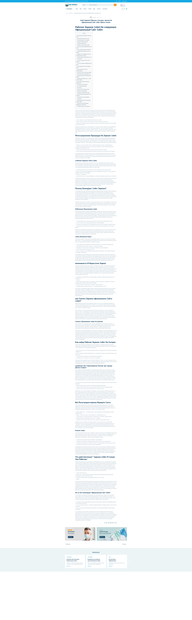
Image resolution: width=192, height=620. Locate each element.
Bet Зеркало (79, 87)
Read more (68, 566)
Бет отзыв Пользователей (81, 86)
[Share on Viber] (114, 522)
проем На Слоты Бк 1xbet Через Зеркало (84, 72)
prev (62, 561)
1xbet (89, 157)
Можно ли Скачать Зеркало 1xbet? (83, 89)
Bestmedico (94, 17)
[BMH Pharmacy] (71, 4)
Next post (124, 544)
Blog (67, 13)
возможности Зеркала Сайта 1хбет (83, 92)
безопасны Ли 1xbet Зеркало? (82, 84)
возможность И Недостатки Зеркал (83, 44)
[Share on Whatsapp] (112, 522)
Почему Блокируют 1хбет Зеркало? (83, 40)
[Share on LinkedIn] (110, 522)
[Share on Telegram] (116, 522)
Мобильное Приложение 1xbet (82, 41)
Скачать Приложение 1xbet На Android (84, 49)
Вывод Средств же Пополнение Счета (83, 73)
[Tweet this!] (107, 522)
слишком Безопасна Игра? (81, 43)
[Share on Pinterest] (108, 522)
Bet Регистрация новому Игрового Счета (84, 57)
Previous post (68, 544)
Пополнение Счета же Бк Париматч (83, 97)
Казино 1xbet (79, 58)
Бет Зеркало (79, 98)
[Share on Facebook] (105, 522)
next (129, 561)
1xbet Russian (71, 13)
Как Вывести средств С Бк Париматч (83, 106)
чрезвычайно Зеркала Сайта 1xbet (83, 38)
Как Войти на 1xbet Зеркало (82, 90)
